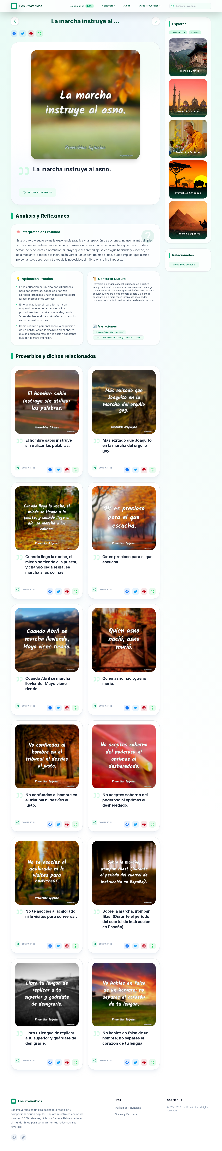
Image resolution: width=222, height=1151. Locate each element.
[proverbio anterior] (15, 21)
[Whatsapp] (39, 33)
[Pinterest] (31, 33)
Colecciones (81, 6)
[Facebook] (14, 33)
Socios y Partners (126, 1114)
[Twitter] (22, 33)
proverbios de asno (184, 264)
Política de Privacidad (128, 1107)
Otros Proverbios (148, 5)
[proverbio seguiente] (156, 21)
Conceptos (108, 5)
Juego (127, 5)
